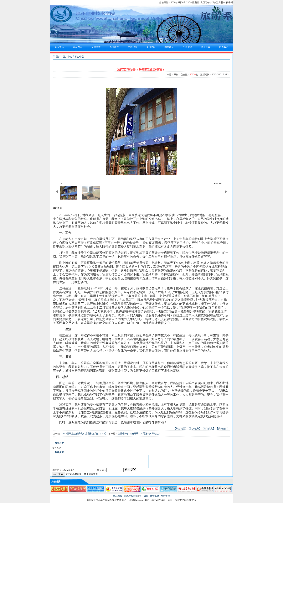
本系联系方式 (131, 496)
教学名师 (154, 496)
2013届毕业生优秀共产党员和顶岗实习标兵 (84, 433)
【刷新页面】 (181, 428)
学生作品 (79, 56)
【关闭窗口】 (223, 428)
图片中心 (67, 56)
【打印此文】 (208, 428)
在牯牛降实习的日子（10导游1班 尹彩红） (139, 433)
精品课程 (117, 496)
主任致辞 (143, 496)
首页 (58, 56)
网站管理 (165, 496)
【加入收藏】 (194, 428)
